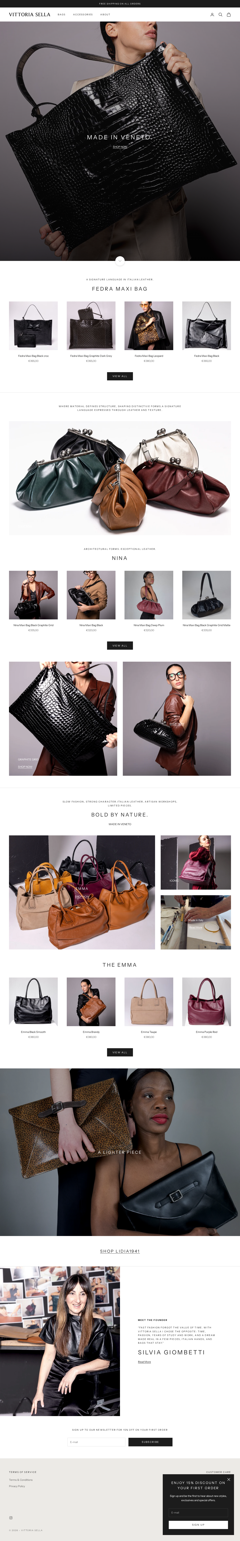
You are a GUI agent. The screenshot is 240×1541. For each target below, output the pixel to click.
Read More (195, 927)
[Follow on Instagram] (11, 1518)
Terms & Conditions (21, 1480)
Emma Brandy (91, 1032)
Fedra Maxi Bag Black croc (33, 356)
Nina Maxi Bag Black (91, 625)
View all (120, 645)
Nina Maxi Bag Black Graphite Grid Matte (206, 625)
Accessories (83, 14)
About (105, 14)
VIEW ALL (120, 376)
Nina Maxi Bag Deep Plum (149, 625)
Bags (62, 14)
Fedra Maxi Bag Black (206, 356)
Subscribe (150, 1441)
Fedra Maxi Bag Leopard (149, 356)
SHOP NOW (120, 146)
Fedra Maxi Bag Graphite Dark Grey (91, 356)
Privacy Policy (17, 1486)
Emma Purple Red (206, 1032)
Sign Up (198, 1524)
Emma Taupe (149, 1032)
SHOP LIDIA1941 (120, 1251)
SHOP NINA (25, 526)
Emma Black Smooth (33, 1032)
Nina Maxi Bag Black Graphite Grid (33, 625)
